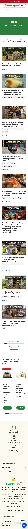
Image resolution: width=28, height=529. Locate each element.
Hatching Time (9, 521)
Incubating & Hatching (9, 97)
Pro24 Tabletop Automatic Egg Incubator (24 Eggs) (6, 389)
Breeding (5, 163)
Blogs (7, 14)
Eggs (3, 198)
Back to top (13, 460)
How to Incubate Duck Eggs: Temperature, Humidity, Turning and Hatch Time (13, 93)
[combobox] (14, 9)
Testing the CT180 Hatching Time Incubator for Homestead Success (13, 259)
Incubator (21, 97)
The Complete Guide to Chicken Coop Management (13, 293)
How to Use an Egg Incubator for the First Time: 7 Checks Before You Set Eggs (13, 124)
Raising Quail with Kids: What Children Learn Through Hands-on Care (13, 324)
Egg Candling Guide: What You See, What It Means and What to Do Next (14, 193)
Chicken (12, 163)
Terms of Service (6, 525)
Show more (14, 348)
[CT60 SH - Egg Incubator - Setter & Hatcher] (21, 374)
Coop (18, 296)
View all (4, 363)
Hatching (5, 129)
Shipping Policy (13, 523)
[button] (25, 5)
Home (3, 14)
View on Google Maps (14, 506)
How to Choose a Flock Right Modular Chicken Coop (13, 65)
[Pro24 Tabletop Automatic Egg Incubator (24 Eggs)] (7, 374)
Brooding (5, 296)
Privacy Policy (5, 523)
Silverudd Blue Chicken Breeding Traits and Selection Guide (14, 159)
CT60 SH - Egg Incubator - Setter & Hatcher (20, 388)
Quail (4, 267)
